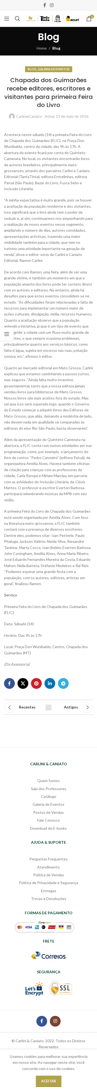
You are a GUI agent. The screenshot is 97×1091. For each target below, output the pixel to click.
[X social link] (23, 683)
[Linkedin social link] (49, 683)
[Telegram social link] (63, 683)
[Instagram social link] (51, 5)
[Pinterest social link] (36, 683)
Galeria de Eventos (54, 69)
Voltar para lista (48, 707)
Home (42, 48)
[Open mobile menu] (6, 18)
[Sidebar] (6, 334)
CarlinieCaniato (29, 116)
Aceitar (48, 1081)
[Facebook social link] (44, 5)
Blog (56, 48)
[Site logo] (52, 18)
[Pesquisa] (17, 18)
